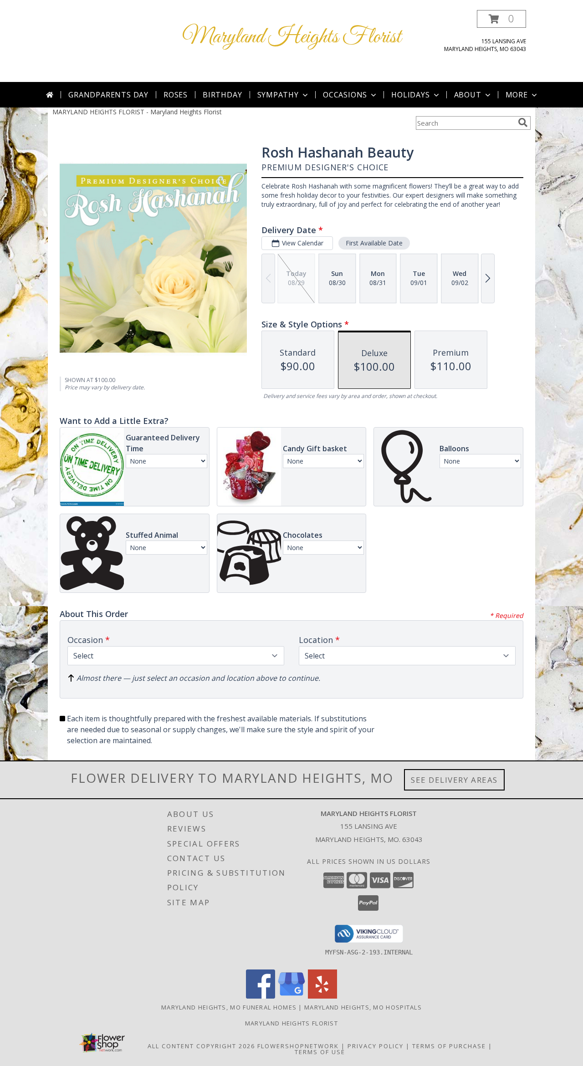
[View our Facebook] (260, 996)
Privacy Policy (376, 1046)
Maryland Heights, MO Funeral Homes (229, 1007)
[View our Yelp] (322, 996)
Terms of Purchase (449, 1046)
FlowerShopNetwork (298, 1046)
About (467, 95)
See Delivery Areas (454, 780)
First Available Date (374, 243)
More (517, 95)
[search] (523, 122)
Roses (176, 95)
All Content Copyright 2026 (201, 1046)
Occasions (345, 95)
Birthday (222, 95)
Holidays (410, 95)
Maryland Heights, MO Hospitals (363, 1007)
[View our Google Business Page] (291, 996)
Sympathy (278, 95)
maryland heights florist (291, 1023)
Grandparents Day (108, 95)
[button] (501, 19)
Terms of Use (320, 1052)
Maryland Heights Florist (291, 37)
